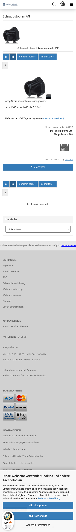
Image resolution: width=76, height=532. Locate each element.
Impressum (8, 265)
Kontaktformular (11, 271)
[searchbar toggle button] (53, 4)
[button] (6, 56)
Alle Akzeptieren (38, 505)
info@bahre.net (10, 347)
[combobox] (27, 56)
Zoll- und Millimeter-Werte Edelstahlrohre (23, 456)
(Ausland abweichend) (53, 118)
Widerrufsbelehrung (12, 289)
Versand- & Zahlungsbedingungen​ (19, 435)
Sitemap (7, 301)
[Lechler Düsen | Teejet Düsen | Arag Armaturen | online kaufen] (9, 4)
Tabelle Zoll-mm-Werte (14, 449)
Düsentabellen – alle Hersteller (18, 463)
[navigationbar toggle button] (71, 4)
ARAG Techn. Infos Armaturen (18, 470)
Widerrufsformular (12, 295)
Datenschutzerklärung (49, 498)
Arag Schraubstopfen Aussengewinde (26, 101)
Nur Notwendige (38, 516)
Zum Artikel (38, 167)
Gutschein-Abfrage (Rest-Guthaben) (21, 442)
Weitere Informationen (38, 525)
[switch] (8, 527)
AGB (5, 277)
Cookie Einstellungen (13, 306)
